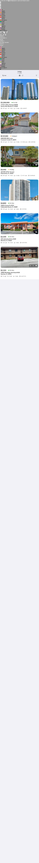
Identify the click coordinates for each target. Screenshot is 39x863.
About (1, 43)
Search (1, 36)
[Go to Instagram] (0, 3)
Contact (1, 45)
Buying (1, 39)
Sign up (1, 30)
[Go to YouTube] (0, 6)
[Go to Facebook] (0, 2)
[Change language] (1, 9)
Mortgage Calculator (4, 42)
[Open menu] (0, 69)
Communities (3, 38)
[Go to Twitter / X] (0, 5)
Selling (1, 40)
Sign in (5, 30)
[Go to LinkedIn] (0, 8)
